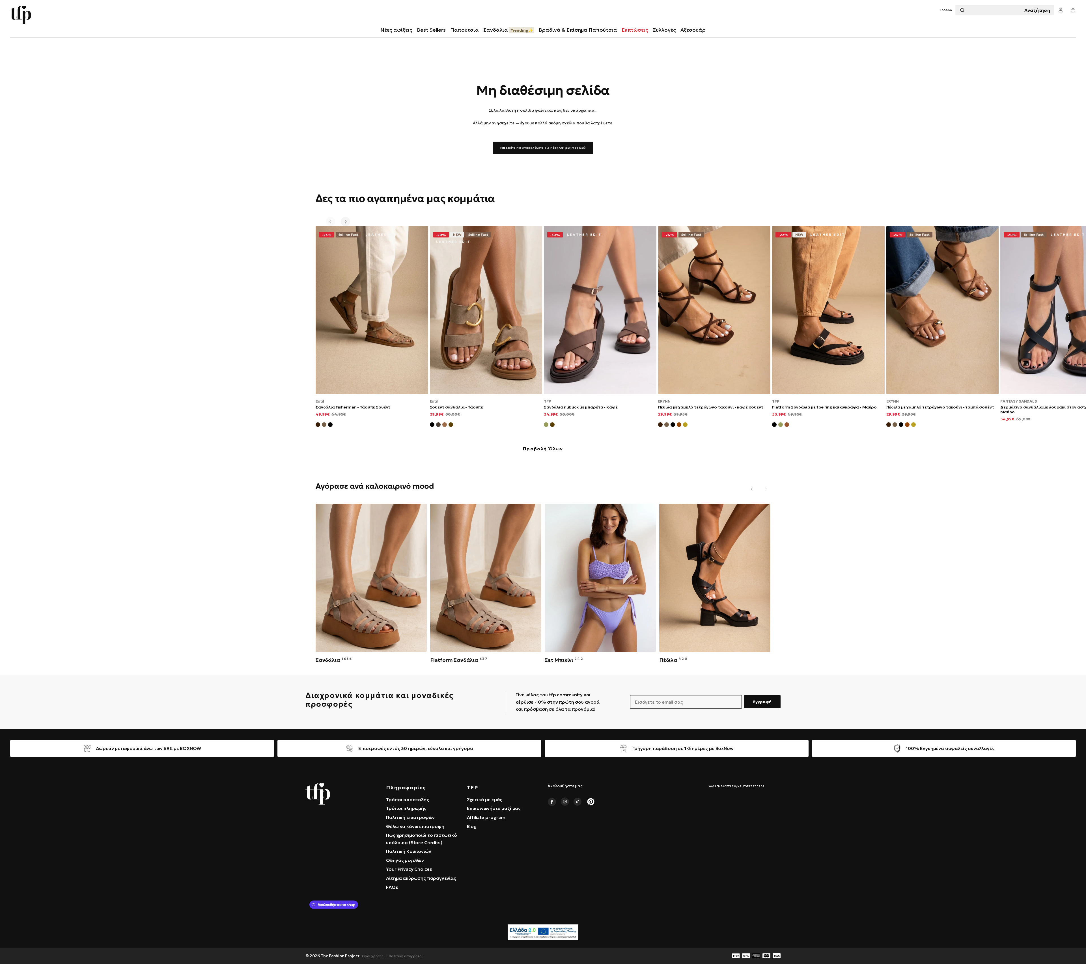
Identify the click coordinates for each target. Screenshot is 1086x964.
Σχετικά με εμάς (485, 799)
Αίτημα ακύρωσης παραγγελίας (421, 878)
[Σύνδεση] (1060, 10)
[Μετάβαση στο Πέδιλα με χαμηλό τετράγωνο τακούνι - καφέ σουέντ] (714, 310)
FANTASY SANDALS (1018, 401)
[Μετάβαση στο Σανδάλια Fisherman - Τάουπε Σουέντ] (372, 310)
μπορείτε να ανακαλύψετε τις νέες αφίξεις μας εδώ (543, 148)
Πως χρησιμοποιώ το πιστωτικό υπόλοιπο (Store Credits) (421, 838)
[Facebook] (552, 801)
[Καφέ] (451, 425)
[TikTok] (578, 801)
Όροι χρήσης (372, 956)
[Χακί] (546, 425)
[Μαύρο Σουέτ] (330, 425)
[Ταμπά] (444, 425)
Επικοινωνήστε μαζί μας (494, 808)
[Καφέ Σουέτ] (318, 425)
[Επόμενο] (345, 221)
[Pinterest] (591, 801)
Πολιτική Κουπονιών (408, 851)
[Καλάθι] (1073, 10)
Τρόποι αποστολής (407, 799)
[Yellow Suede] (685, 425)
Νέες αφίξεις (396, 30)
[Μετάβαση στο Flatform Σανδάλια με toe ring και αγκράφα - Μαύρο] (828, 310)
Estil (320, 401)
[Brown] (787, 425)
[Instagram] (565, 801)
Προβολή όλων (543, 448)
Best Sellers (431, 30)
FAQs (392, 887)
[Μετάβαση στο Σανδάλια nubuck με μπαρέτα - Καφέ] (600, 310)
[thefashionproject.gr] (317, 794)
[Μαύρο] (432, 425)
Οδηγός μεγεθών (405, 860)
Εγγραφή (762, 701)
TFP (547, 401)
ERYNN (664, 401)
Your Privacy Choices (409, 869)
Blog (472, 826)
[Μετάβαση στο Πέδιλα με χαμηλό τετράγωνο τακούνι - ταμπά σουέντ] (942, 310)
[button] (946, 10)
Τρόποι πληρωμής (406, 808)
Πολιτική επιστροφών (410, 817)
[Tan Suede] (679, 425)
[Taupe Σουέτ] (666, 425)
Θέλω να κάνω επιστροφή (415, 826)
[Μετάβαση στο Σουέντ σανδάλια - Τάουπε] (486, 310)
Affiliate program (486, 817)
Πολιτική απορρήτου (406, 956)
